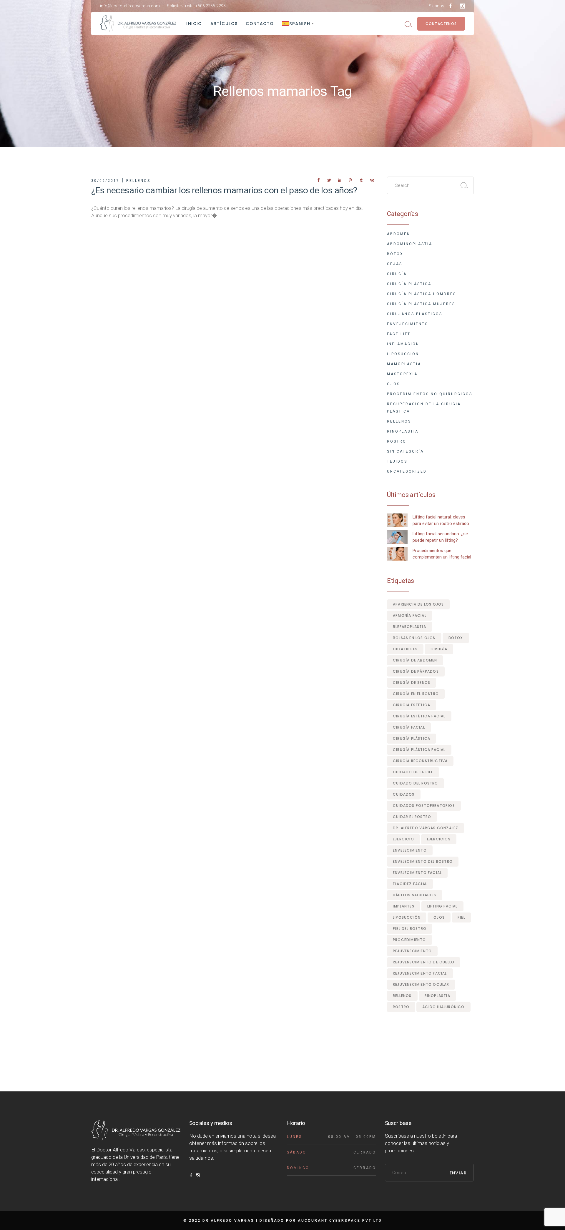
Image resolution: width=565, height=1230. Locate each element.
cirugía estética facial (419, 716)
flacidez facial (410, 883)
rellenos (402, 995)
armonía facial (409, 615)
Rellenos (138, 181)
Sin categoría (405, 451)
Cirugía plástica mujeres (421, 304)
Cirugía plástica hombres (421, 294)
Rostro (396, 441)
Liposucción (403, 354)
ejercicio (403, 839)
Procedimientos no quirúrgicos (429, 394)
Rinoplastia (402, 431)
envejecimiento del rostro (423, 861)
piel (461, 917)
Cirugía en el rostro (416, 693)
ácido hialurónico (443, 1006)
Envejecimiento (407, 324)
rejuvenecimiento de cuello (423, 962)
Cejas (394, 264)
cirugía (439, 648)
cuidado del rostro (415, 783)
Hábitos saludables (414, 894)
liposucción (407, 917)
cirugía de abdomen (415, 660)
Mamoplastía (404, 364)
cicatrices (405, 648)
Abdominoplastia (409, 244)
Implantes (403, 906)
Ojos (393, 384)
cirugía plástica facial (419, 749)
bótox (455, 637)
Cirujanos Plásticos (414, 314)
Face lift (399, 334)
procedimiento (409, 939)
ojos (439, 917)
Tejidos (397, 461)
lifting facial (442, 906)
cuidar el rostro (412, 816)
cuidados (404, 794)
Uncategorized (407, 471)
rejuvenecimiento (412, 950)
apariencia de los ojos (418, 604)
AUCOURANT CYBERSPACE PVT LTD (340, 1221)
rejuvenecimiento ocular (421, 984)
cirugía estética (411, 704)
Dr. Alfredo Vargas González (425, 827)
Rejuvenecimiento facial (420, 973)
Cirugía (397, 274)
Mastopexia (402, 374)
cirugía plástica (411, 738)
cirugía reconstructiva (420, 760)
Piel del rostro (409, 928)
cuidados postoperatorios (424, 805)
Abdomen (398, 234)
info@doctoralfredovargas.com (130, 6)
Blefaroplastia (409, 626)
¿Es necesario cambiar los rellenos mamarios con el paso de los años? (224, 190)
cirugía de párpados (416, 671)
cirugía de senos (411, 682)
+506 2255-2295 (210, 6)
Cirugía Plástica (409, 284)
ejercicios (439, 839)
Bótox (395, 254)
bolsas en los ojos (414, 637)
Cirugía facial (409, 727)
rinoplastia (437, 995)
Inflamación (403, 344)
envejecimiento (410, 850)
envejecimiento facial (417, 872)
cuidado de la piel (413, 771)
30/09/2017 (105, 181)
